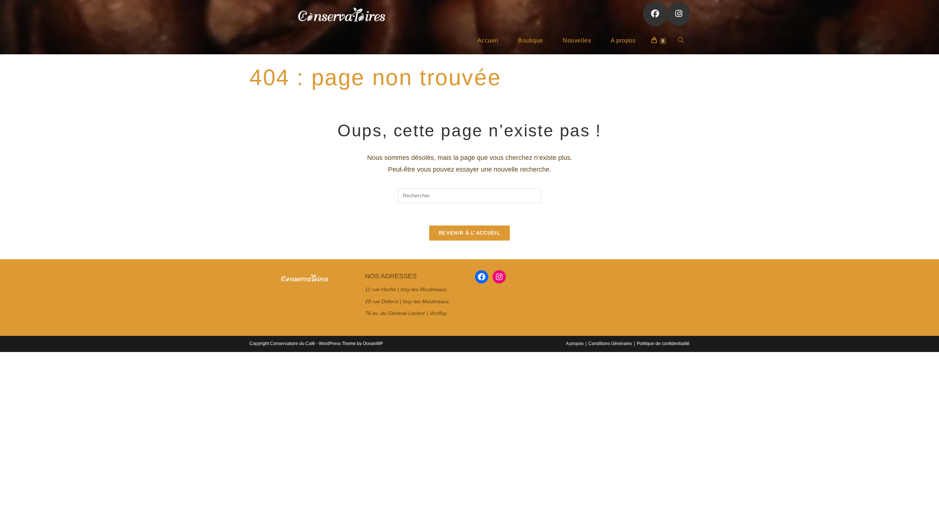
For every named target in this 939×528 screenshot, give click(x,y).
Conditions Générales (610, 343)
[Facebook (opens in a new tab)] (655, 13)
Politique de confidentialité (663, 343)
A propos (575, 343)
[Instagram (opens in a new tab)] (678, 13)
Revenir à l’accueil (469, 233)
